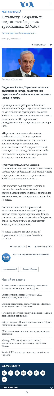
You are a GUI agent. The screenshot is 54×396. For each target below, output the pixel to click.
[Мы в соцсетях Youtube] (17, 373)
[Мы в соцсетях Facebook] (4, 373)
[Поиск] (27, 392)
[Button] (38, 45)
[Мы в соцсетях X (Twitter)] (10, 373)
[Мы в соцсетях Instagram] (23, 373)
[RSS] (30, 373)
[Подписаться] (42, 373)
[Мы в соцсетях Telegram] (4, 379)
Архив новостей (11, 12)
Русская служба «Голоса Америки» (19, 33)
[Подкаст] (36, 373)
